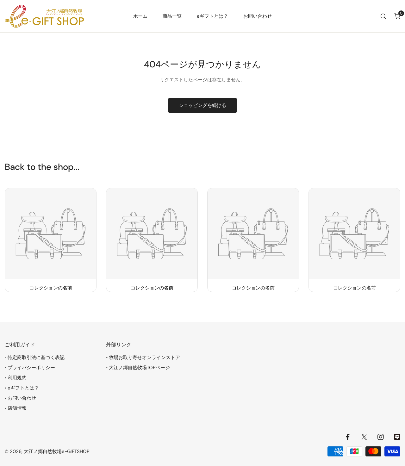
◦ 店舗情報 (16, 408)
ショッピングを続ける (202, 105)
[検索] (383, 16)
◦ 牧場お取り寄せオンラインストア (143, 357)
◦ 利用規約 (16, 378)
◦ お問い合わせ (20, 398)
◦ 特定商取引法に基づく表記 (35, 357)
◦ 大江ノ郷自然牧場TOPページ (138, 367)
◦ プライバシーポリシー (30, 367)
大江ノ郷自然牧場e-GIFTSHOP (57, 451)
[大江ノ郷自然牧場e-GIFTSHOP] (44, 16)
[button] (397, 16)
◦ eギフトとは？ (22, 388)
